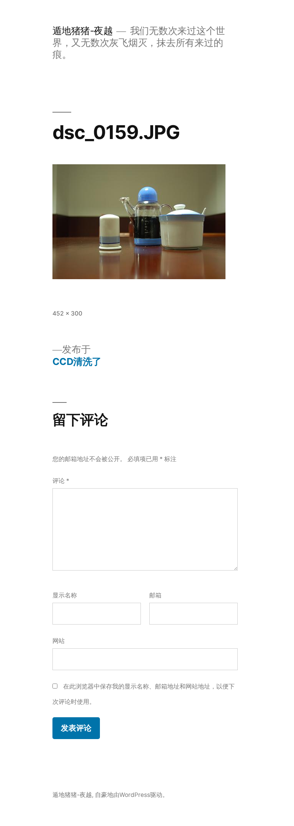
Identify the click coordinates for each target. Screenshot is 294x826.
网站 (58, 640)
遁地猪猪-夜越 (82, 30)
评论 (60, 480)
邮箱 (155, 595)
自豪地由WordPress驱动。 (131, 794)
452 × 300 (67, 313)
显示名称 (64, 595)
